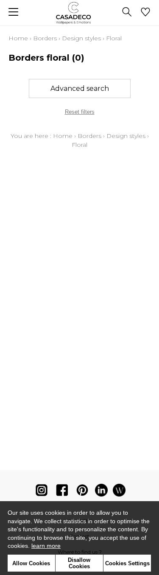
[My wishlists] (145, 12)
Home (18, 38)
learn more (46, 545)
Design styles (81, 38)
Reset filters (80, 112)
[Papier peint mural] (119, 492)
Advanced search (79, 88)
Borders (45, 38)
